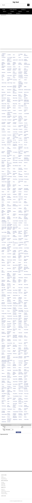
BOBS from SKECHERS (26, 101)
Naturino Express (3, 281)
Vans (8, 403)
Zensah (8, 421)
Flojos (25, 171)
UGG (8, 401)
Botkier (8, 105)
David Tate (15, 142)
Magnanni (4, 256)
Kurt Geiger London (20, 239)
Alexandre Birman (15, 69)
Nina (14, 287)
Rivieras (9, 325)
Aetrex (14, 66)
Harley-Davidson (9, 197)
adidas (3, 60)
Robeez (20, 325)
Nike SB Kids (9, 288)
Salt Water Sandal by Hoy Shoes (15, 336)
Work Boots (3, 485)
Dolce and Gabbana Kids (20, 148)
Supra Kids (15, 379)
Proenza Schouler (14, 314)
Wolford (20, 417)
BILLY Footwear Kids (26, 95)
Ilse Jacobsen (9, 205)
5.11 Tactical (9, 57)
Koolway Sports (9, 239)
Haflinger (15, 194)
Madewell (26, 253)
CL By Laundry (3, 129)
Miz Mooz (26, 271)
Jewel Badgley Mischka (8, 217)
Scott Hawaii (19, 348)
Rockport (3, 327)
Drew (14, 155)
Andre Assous (3, 76)
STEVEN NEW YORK (20, 373)
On (19, 295)
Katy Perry (15, 225)
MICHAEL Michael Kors (20, 268)
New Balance (8, 281)
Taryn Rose (15, 381)
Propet (20, 313)
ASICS (25, 79)
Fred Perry (15, 179)
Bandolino (9, 89)
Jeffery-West (21, 214)
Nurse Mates (19, 290)
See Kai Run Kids (21, 351)
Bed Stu (8, 92)
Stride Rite (4, 376)
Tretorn (20, 396)
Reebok (8, 321)
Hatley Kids (15, 196)
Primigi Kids (4, 313)
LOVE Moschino (26, 251)
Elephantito (15, 162)
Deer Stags (4, 144)
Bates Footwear (15, 90)
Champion (9, 119)
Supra (8, 379)
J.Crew (14, 208)
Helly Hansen (3, 199)
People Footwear (15, 308)
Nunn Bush (15, 290)
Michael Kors (14, 268)
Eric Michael (15, 165)
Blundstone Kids (20, 101)
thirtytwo (9, 386)
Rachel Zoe (15, 318)
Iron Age (3, 208)
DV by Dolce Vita (15, 158)
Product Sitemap (4, 493)
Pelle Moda (4, 308)
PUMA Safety (19, 316)
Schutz (8, 348)
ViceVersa (4, 409)
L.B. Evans (4, 242)
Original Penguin (20, 298)
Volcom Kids (4, 414)
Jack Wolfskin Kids (3, 211)
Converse (9, 135)
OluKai (8, 295)
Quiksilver (26, 316)
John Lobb (15, 217)
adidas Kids (21, 60)
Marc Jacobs (3, 260)
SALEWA (26, 332)
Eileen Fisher (3, 163)
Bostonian (4, 105)
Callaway (26, 107)
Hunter (8, 202)
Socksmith (4, 362)
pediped (20, 305)
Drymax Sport (20, 156)
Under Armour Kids (20, 401)
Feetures (26, 168)
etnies (20, 165)
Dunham (3, 158)
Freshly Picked (8, 182)
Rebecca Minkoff (26, 319)
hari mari (26, 194)
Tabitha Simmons (3, 382)
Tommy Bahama (25, 388)
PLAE (3, 311)
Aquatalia (26, 75)
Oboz (25, 290)
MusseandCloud (27, 274)
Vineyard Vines (26, 409)
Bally (3, 89)
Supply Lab (4, 379)
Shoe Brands (13, 9)
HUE (3, 202)
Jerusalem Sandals (26, 215)
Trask (8, 396)
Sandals (23, 9)
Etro (25, 165)
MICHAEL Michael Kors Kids (26, 268)
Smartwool (21, 360)
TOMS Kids (21, 391)
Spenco (14, 367)
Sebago (8, 351)
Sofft (14, 362)
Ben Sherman (15, 92)
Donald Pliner (3, 152)
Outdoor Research (9, 301)
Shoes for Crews (26, 354)
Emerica (25, 162)
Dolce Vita (26, 147)
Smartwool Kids (26, 361)
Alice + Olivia (19, 69)
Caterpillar (4, 116)
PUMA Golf (9, 316)
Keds (20, 225)
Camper (9, 110)
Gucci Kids (4, 194)
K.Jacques (15, 222)
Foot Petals (9, 176)
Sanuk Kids (9, 343)
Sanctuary (15, 340)
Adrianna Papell (3, 67)
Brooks (14, 105)
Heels (4, 11)
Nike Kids (26, 284)
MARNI (14, 260)
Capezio (20, 110)
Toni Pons (26, 391)
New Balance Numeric (3, 284)
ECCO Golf (15, 160)
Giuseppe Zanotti (20, 189)
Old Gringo (15, 292)
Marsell (20, 260)
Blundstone (15, 100)
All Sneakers (3, 477)
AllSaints (3, 72)
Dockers (14, 147)
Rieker (25, 323)
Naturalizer (21, 277)
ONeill (25, 295)
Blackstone (4, 98)
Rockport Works (9, 327)
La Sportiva (21, 242)
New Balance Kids (25, 280)
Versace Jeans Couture (14, 406)
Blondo (20, 98)
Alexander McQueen (9, 69)
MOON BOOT (14, 275)
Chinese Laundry (14, 123)
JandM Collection (20, 211)
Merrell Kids (15, 265)
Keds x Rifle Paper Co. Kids (15, 228)
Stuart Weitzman (9, 376)
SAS (14, 343)
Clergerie (20, 129)
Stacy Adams (19, 370)
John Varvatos (20, 218)
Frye (14, 181)
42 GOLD (4, 57)
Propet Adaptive (26, 314)
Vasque (20, 403)
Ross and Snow (15, 330)
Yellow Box (26, 419)
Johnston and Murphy (4, 221)
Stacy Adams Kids (26, 370)
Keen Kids (26, 228)
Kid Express (4, 236)
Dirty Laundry (8, 148)
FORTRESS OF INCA (4, 179)
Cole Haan (15, 131)
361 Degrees (25, 55)
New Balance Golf (20, 280)
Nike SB (3, 287)
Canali (14, 110)
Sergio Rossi (25, 351)
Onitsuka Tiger (9, 298)
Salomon (3, 336)
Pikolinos (26, 308)
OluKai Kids (15, 295)
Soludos (9, 365)
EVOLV (8, 168)
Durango (9, 158)
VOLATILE (21, 411)
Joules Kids (4, 222)
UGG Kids (15, 401)
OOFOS (14, 298)
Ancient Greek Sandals (25, 72)
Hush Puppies (25, 202)
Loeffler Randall (14, 251)
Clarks (8, 129)
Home (3, 9)
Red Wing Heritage (4, 321)
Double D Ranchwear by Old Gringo (9, 152)
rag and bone (20, 319)
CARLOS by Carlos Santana (9, 113)
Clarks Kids (15, 129)
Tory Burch (15, 393)
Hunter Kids (15, 202)
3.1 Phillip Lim (20, 55)
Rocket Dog (26, 325)
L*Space (26, 239)
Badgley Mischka (14, 86)
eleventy (20, 162)
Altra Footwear (15, 72)
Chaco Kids (4, 119)
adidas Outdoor (8, 64)
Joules (25, 220)
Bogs (8, 103)
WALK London (8, 414)
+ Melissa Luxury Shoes (4, 54)
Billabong (15, 95)
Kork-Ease (15, 239)
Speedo (8, 367)
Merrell (8, 265)
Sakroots (20, 332)
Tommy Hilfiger (3, 391)
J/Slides (20, 208)
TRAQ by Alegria (3, 396)
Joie (8, 220)
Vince (14, 409)
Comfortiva (4, 135)
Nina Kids (20, 287)
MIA (2, 268)
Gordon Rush (14, 192)
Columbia (20, 131)
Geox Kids (26, 185)
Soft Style (20, 362)
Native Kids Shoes (9, 278)
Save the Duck (9, 346)
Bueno (25, 105)
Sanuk (3, 343)
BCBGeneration (27, 89)
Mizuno (3, 274)
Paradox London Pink (15, 303)
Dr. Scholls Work (9, 156)
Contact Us (3, 490)
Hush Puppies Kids (3, 205)
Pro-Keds (9, 313)
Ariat (3, 79)
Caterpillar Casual (9, 117)
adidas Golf (15, 60)
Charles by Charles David (20, 119)
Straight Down (25, 373)
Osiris (25, 298)
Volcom (25, 411)
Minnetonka (15, 271)
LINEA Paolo (3, 251)
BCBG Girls (21, 89)
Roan (14, 325)
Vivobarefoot (15, 411)
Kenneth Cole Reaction (20, 232)
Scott (14, 348)
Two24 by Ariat (4, 401)
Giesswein (4, 189)
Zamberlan (4, 421)
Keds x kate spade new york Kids (9, 228)
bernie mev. (26, 92)
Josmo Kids (21, 220)
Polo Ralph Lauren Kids (20, 311)
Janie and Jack (4, 215)
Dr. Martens (15, 152)
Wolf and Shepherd (15, 417)
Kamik (25, 222)
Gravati (20, 191)
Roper (3, 329)
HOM (25, 199)
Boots (20, 11)
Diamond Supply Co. (15, 145)
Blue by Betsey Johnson (9, 100)
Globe (3, 191)
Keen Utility (4, 232)
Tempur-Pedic (25, 382)
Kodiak (20, 236)
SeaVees (3, 351)
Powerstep (26, 311)
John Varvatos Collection (26, 217)
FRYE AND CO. (20, 182)
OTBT (3, 300)
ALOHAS (9, 72)
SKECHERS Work (9, 361)
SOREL (20, 365)
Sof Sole (9, 362)
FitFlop (14, 171)
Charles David (25, 120)
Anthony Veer (14, 76)
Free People (21, 179)
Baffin (25, 86)
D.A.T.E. (14, 140)
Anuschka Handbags (20, 76)
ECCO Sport (26, 160)
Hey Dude (9, 199)
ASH (19, 79)
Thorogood (21, 386)
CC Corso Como (15, 117)
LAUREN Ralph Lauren (9, 248)
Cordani (3, 138)
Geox (20, 185)
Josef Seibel (15, 220)
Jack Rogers (25, 208)
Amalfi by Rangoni (20, 72)
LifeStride (20, 248)
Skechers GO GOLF (20, 357)
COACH (25, 129)
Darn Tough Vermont (9, 142)
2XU (14, 54)
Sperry (20, 367)
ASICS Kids (4, 82)
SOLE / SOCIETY (3, 365)
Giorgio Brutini (14, 189)
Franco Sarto (8, 179)
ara (2, 77)
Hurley (20, 202)
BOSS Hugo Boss (26, 104)
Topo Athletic (8, 394)
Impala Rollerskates (15, 205)
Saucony (20, 343)
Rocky (14, 327)
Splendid (9, 370)
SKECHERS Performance (4, 361)
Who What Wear (26, 414)
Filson (3, 171)
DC (19, 142)
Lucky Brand (14, 254)
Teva (3, 384)
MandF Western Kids (20, 257)
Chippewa (21, 123)
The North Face (20, 384)
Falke (14, 168)
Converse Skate (26, 135)
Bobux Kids (4, 103)
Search (18, 13)
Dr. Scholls (4, 155)
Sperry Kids (26, 367)
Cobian (8, 131)
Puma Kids (15, 316)
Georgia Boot (14, 185)
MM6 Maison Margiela (9, 274)
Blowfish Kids (3, 101)
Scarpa (25, 345)
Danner (25, 140)
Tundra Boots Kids (20, 399)
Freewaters (26, 179)
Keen (20, 228)
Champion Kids (15, 120)
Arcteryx (25, 77)
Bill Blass (9, 95)
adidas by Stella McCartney (9, 60)
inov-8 (20, 205)
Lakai (14, 244)
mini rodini (9, 271)
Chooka (25, 123)
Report (20, 323)
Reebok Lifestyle (20, 321)
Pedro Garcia (25, 306)
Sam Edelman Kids (3, 340)
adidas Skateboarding (27, 64)
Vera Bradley (8, 406)
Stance (3, 373)
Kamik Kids (4, 225)
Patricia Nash (25, 303)
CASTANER (26, 113)
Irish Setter (26, 205)
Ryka (14, 332)
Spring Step (15, 370)
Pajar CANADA (20, 301)
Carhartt (3, 113)
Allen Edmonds (26, 69)
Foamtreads (26, 174)
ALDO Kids (26, 66)
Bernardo (20, 92)
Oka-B (3, 292)
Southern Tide (3, 368)
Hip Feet (16, 2)
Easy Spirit (4, 160)
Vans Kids (15, 403)
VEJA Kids (4, 406)
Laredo (25, 244)
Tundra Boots (14, 399)
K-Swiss (9, 222)
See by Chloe (14, 351)
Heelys (25, 196)
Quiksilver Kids (4, 319)
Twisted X (26, 398)
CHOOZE (4, 126)
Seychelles (9, 353)
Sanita (20, 340)
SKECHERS (15, 357)
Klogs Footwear (15, 236)
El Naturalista (9, 163)
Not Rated (9, 290)
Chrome (9, 126)
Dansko (3, 142)
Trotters (3, 398)
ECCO (8, 160)
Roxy (20, 329)
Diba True (21, 144)
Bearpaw (3, 92)
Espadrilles (3, 483)
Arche (14, 77)
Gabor (25, 181)
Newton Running (9, 284)
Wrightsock (15, 419)
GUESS (8, 194)
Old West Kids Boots (4, 295)
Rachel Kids (9, 318)
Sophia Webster (14, 365)
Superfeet (15, 376)
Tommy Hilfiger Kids (9, 391)
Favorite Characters (20, 169)
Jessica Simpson (3, 218)
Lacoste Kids (8, 245)
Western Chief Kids (20, 414)
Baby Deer (4, 86)
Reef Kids (9, 323)
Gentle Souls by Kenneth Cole (9, 185)
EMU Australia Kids (9, 165)
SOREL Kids (25, 365)
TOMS (14, 391)
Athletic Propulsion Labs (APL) (20, 83)
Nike (14, 284)
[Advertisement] (16, 33)
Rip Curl (3, 325)
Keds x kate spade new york (4, 228)
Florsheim (4, 174)
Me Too (25, 262)
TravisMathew (16, 396)
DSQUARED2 (27, 155)
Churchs (14, 126)
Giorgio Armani (8, 189)
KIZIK (8, 236)
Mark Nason (9, 260)
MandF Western (14, 257)
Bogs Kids (15, 103)
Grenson (26, 191)
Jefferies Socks (14, 215)
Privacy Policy (3, 492)
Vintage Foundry (3, 412)
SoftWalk (26, 362)
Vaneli (3, 403)
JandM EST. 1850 (26, 211)
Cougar (20, 138)
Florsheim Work (15, 174)
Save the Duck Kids (15, 346)
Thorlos (14, 386)
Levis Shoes (15, 248)
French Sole (4, 181)
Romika (25, 327)
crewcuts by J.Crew (26, 138)
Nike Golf (20, 284)
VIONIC (8, 411)
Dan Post (20, 140)
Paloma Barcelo (3, 303)
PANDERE (9, 303)
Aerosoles (9, 66)
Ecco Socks (21, 160)
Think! (3, 386)
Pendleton (9, 308)
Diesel (25, 144)
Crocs (3, 140)
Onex (3, 298)
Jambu (14, 211)
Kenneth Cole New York (15, 232)
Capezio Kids (26, 110)
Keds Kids (26, 225)
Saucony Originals (3, 346)
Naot (3, 277)
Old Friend (9, 292)
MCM (20, 262)
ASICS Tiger (9, 82)
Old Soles (20, 292)
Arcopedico (21, 77)
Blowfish (26, 98)
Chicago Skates (9, 123)
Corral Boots (8, 138)
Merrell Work (19, 265)
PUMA (3, 316)
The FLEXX (15, 384)
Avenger (26, 82)
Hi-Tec (14, 199)
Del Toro (9, 144)
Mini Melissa (3, 271)
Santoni (25, 340)
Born (19, 103)
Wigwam (3, 417)
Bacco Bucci (9, 86)
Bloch (8, 98)
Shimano (15, 353)
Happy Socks (19, 194)
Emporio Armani (3, 166)
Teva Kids (9, 384)
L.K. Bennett (9, 242)
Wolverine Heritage (9, 419)
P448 (14, 300)
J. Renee (9, 208)
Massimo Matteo (26, 260)
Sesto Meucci (3, 354)
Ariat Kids (15, 79)
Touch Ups (26, 393)
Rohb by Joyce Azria (20, 327)
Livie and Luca (9, 251)
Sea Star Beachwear (26, 348)
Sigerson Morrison (3, 357)
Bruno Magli (21, 105)
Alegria (3, 69)
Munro (20, 274)
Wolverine (4, 419)
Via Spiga (20, 406)
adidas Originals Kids (3, 63)
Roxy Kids (26, 329)
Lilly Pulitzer (26, 248)
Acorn (20, 57)
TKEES (14, 388)
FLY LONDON (20, 174)
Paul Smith (9, 305)
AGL (19, 66)
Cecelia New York (20, 117)
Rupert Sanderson (4, 333)
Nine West (26, 287)
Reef (3, 323)
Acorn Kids (26, 57)
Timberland (26, 386)
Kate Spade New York (9, 225)
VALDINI (26, 401)
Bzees (20, 107)
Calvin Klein (4, 110)
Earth (20, 158)
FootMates (21, 176)
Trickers (26, 396)
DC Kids (25, 142)
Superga (20, 376)
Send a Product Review (5, 491)
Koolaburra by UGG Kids (4, 239)
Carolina (14, 113)
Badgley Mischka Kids (20, 86)
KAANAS (20, 222)
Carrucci (20, 113)
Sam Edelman (26, 336)
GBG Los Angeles (3, 185)
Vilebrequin (9, 409)
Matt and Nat (9, 263)
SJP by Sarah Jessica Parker (8, 357)
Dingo (3, 147)
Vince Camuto (20, 409)
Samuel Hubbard (9, 340)
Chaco (25, 116)
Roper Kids (9, 329)
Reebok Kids (14, 321)
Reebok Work (25, 321)
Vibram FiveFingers (26, 406)
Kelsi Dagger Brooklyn (9, 232)
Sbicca (20, 345)
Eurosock (4, 168)
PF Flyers (20, 308)
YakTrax (20, 419)
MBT (14, 262)
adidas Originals (26, 60)
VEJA (25, 403)
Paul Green (4, 305)
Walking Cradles (14, 414)
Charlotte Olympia (3, 123)
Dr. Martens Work (26, 152)
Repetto (14, 323)
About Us (3, 489)
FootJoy (14, 176)
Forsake (25, 176)
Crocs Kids (9, 140)
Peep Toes (3, 484)
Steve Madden (8, 373)
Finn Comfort (8, 171)
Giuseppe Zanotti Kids (26, 189)
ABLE (14, 57)
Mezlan (25, 265)
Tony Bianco (4, 393)
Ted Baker (21, 381)
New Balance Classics (14, 280)
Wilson (8, 417)
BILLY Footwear (20, 95)
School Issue (3, 348)
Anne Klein (9, 75)
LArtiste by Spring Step (4, 248)
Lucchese (9, 253)
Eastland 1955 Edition (26, 158)
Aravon (8, 77)
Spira (3, 370)
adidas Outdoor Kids (14, 63)
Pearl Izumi (15, 305)
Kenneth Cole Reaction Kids (26, 232)
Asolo (14, 82)
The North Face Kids (26, 384)
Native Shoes (14, 278)
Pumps (12, 11)
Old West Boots (26, 293)
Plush (8, 311)
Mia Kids (9, 268)
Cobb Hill (4, 131)
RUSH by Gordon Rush (9, 332)
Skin (14, 360)
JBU (8, 214)
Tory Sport (21, 393)
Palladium (26, 300)
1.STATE (9, 54)
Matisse (3, 262)
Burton (14, 107)
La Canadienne (15, 242)
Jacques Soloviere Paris (9, 211)
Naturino (26, 277)
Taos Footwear (9, 382)
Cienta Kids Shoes (20, 126)
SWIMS (25, 379)
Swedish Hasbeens (20, 379)
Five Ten (20, 171)
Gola (8, 191)
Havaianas (21, 196)
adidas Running (20, 64)
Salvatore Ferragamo (20, 336)
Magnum (9, 256)
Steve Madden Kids (14, 373)
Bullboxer (4, 107)
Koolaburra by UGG (26, 236)
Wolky (25, 417)
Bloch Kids (15, 98)
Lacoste (3, 244)
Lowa (3, 253)
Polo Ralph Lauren (15, 311)
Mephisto (3, 265)
